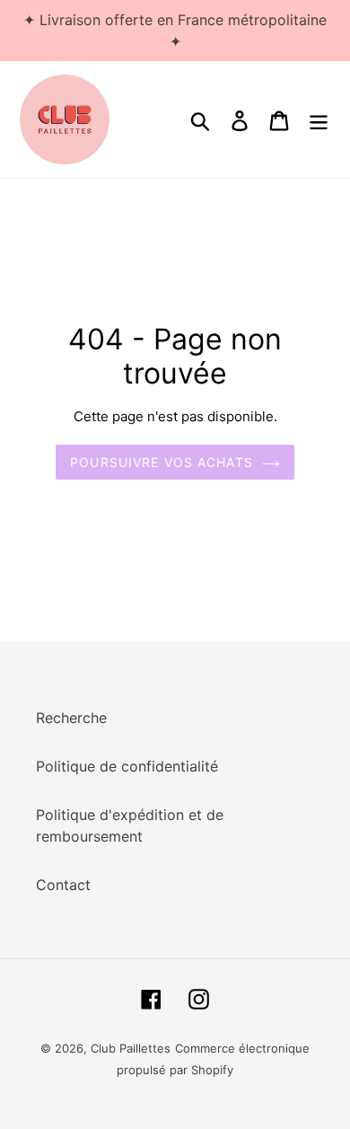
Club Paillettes (131, 1048)
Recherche (71, 718)
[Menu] (318, 119)
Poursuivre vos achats (161, 462)
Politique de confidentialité (127, 766)
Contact (63, 885)
